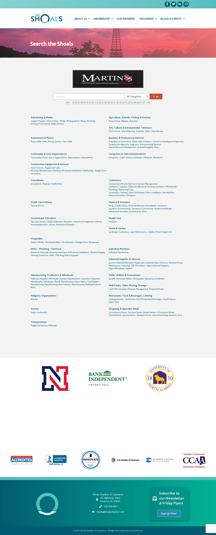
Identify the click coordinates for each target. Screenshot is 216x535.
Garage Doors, (100, 170)
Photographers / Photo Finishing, (81, 121)
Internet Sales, (52, 121)
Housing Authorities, (39, 224)
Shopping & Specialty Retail (124, 308)
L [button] (102, 103)
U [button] (129, 103)
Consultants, (36, 184)
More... (157, 147)
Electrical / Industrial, (40, 252)
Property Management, (138, 289)
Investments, (135, 211)
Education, (68, 221)
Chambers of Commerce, (120, 141)
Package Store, (81, 242)
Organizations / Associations (80, 157)
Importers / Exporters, (91, 279)
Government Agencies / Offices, (88, 221)
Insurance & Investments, (120, 208)
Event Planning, (128, 131)
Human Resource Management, (123, 147)
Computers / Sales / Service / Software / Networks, (131, 157)
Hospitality (37, 238)
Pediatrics (113, 221)
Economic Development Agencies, (168, 141)
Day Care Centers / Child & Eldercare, (47, 221)
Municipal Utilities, (124, 279)
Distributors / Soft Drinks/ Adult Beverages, (143, 299)
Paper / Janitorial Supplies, (157, 265)
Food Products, (169, 299)
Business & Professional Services (126, 137)
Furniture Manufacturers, (70, 279)
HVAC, (52, 255)
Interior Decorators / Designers (122, 195)
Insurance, (162, 205)
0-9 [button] (67, 103)
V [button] (132, 103)
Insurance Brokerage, (163, 208)
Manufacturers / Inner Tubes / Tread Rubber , (80, 281)
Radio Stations (57, 124)
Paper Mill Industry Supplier (120, 268)
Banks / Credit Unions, (118, 205)
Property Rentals (156, 289)
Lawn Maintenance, (138, 232)
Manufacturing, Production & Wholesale (52, 275)
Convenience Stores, (118, 312)
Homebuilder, (168, 192)
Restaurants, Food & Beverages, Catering (130, 295)
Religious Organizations (43, 295)
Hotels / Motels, (38, 242)
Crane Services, (37, 168)
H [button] (92, 103)
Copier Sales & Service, (142, 141)
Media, (63, 121)
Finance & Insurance (119, 202)
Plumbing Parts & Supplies (67, 255)
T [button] (126, 103)
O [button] (111, 103)
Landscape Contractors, (119, 232)
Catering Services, (116, 299)
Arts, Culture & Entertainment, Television (130, 127)
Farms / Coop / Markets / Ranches (123, 121)
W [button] (135, 103)
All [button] (149, 103)
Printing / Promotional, (41, 124)
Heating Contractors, (40, 255)
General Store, (115, 315)
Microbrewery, (68, 242)
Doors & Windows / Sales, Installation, (145, 192)
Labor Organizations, (58, 157)
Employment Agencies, (119, 144)
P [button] (114, 103)
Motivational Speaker (65, 224)
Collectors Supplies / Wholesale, (45, 279)
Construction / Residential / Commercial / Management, (133, 184)
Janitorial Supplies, (145, 147)
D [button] (81, 103)
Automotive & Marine (42, 137)
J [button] (97, 103)
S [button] (123, 103)
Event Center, (115, 131)
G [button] (90, 103)
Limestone (35, 173)
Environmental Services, (150, 144)
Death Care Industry (41, 202)
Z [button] (143, 103)
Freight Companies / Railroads (44, 325)
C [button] (78, 103)
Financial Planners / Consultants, (143, 205)
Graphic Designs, (38, 121)
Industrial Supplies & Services (124, 259)
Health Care (115, 218)
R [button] (120, 103)
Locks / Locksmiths (39, 312)
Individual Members (119, 249)
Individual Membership (119, 252)
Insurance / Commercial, (142, 208)
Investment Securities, (119, 211)
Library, (52, 224)
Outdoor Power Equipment (160, 232)
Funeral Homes (37, 205)
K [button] (100, 103)
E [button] (84, 103)
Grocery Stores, (129, 315)
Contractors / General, (118, 192)
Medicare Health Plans (52, 184)
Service (35, 308)
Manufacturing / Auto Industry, (58, 284)
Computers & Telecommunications (127, 153)
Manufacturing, (37, 284)
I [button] (95, 103)
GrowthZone (137, 530)
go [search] (157, 96)
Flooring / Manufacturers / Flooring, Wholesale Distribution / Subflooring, (62, 170)
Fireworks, (140, 131)
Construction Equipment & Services (50, 164)
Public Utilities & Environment (124, 275)
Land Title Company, (118, 289)
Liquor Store (114, 302)
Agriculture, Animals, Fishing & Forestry (130, 117)
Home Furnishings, (160, 315)
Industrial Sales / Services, (157, 262)
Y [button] (141, 103)
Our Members (126, 18)
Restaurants (94, 242)
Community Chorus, (39, 157)
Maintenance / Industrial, (119, 265)
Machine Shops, (176, 262)
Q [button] (117, 103)
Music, (148, 131)
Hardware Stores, (144, 315)
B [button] (76, 103)
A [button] (73, 103)
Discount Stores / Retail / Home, (142, 312)
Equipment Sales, (53, 168)
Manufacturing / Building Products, (86, 284)
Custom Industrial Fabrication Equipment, (127, 262)
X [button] (138, 103)
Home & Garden (117, 228)
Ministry (34, 299)
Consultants (37, 180)
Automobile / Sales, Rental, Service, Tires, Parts (51, 141)
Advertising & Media (41, 117)
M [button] (105, 103)
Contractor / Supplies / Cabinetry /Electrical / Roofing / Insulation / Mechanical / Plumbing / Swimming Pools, (143, 188)
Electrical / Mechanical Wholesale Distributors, (69, 252)
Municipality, (138, 279)
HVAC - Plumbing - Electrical (46, 249)
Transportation (39, 322)
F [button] (87, 103)
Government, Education (43, 218)
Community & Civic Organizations (49, 153)
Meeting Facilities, (53, 242)
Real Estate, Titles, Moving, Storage (128, 285)
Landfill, (112, 279)
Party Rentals (157, 131)
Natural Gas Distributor (154, 279)
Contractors (115, 180)
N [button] (108, 103)
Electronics (158, 157)
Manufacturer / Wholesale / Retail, (45, 281)
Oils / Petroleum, (138, 265)
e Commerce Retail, (165, 312)
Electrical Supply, (98, 252)
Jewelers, (173, 315)
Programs (147, 18)
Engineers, (134, 144)
